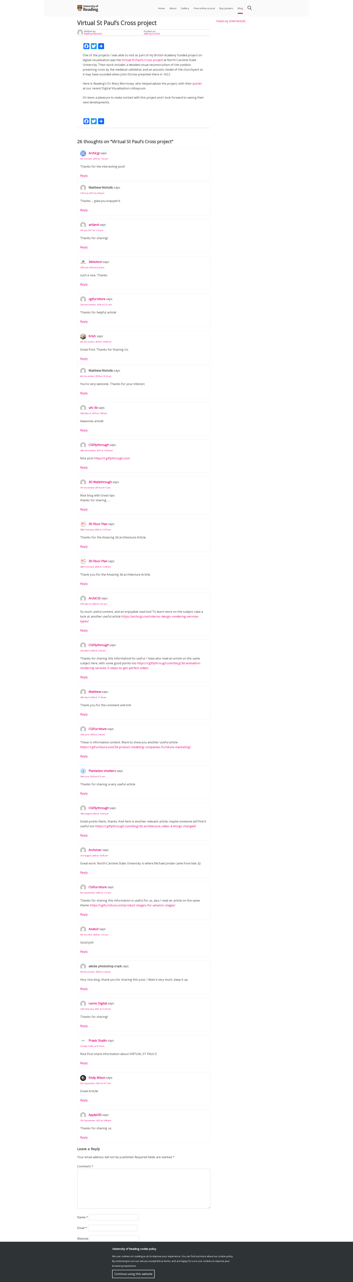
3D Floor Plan (98, 524)
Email (82, 1228)
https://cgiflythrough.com (112, 458)
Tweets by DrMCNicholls (231, 21)
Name (82, 1217)
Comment (85, 1166)
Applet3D (95, 1115)
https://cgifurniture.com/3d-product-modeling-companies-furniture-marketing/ (135, 747)
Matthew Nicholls (93, 33)
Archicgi (94, 153)
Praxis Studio (98, 1040)
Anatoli (94, 929)
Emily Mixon (97, 1078)
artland (94, 225)
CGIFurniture (98, 729)
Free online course (204, 8)
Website (83, 1239)
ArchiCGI (95, 598)
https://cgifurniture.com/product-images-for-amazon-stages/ (132, 905)
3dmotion (95, 262)
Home (161, 8)
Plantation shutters (102, 771)
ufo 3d (93, 408)
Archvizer (95, 850)
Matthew (95, 692)
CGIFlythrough (99, 445)
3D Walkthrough (100, 482)
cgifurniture (97, 299)
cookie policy (225, 1256)
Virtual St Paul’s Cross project (142, 60)
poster (197, 83)
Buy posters (226, 8)
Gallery (185, 8)
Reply (84, 176)
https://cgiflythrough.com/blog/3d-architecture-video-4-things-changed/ (145, 826)
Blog (240, 8)
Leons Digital (98, 1003)
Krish (92, 336)
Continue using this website (133, 1274)
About (173, 8)
